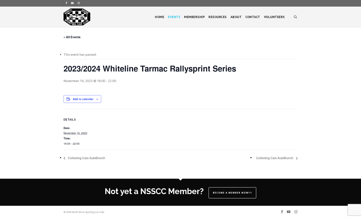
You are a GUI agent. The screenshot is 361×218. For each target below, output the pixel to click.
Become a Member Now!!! (232, 192)
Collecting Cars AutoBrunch (86, 158)
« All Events (72, 37)
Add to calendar (83, 99)
